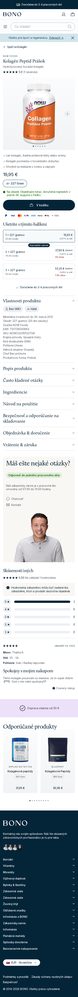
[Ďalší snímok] (67, 114)
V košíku (42, 205)
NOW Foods (10, 56)
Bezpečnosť (10, 982)
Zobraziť (56, 37)
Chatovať (17, 498)
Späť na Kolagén (17, 46)
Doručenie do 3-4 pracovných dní (42, 4)
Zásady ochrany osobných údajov (51, 976)
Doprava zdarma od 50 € (43, 708)
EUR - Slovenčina (20, 962)
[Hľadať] (69, 27)
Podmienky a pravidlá (15, 976)
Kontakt (13, 505)
